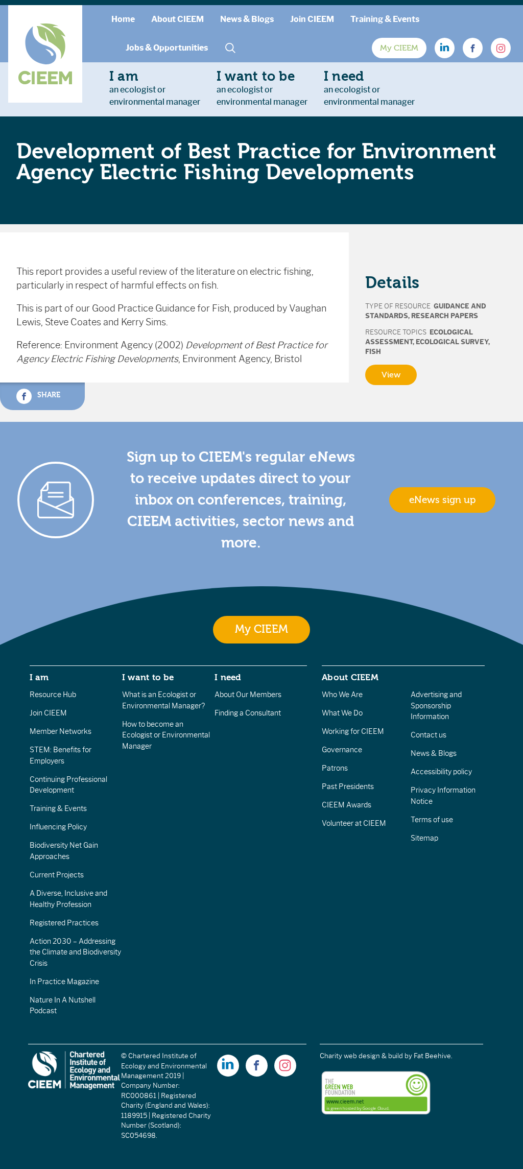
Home (123, 19)
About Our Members (248, 694)
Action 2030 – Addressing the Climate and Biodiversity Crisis (75, 952)
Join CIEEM (312, 19)
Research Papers (444, 316)
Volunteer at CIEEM (354, 823)
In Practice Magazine (64, 981)
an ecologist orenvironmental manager (154, 88)
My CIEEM (399, 48)
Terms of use (432, 819)
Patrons (335, 768)
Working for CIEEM (353, 731)
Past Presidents (348, 786)
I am (39, 677)
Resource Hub (53, 694)
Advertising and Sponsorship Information (436, 705)
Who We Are (342, 694)
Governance (342, 749)
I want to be (148, 677)
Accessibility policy (441, 771)
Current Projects (57, 874)
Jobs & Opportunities (167, 48)
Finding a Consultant (248, 713)
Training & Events (384, 19)
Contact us (428, 734)
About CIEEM (177, 19)
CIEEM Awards (346, 804)
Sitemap (424, 838)
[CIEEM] (45, 54)
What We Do (342, 713)
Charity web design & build (361, 1056)
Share (47, 395)
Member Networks (60, 731)
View (391, 374)
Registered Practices (64, 922)
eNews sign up (442, 500)
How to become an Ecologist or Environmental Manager (166, 735)
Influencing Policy (58, 826)
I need (228, 677)
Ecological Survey (452, 342)
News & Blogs (247, 19)
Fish (373, 351)
